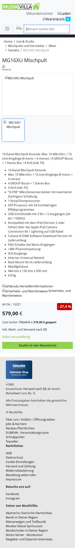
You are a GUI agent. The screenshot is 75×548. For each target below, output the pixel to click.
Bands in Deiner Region (22, 517)
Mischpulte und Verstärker (26, 46)
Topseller (12, 441)
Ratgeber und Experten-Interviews (29, 539)
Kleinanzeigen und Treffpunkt (26, 522)
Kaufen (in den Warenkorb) (37, 345)
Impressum (13, 479)
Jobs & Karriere (16, 424)
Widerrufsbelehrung (20, 471)
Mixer (52, 46)
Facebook (12, 494)
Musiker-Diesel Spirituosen (24, 526)
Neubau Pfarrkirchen (20, 428)
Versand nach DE (35, 329)
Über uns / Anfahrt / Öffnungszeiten (30, 419)
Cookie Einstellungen (20, 462)
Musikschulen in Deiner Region (27, 530)
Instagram (13, 498)
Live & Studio (25, 41)
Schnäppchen (15, 437)
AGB (9, 453)
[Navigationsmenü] (7, 28)
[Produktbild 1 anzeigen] (13, 130)
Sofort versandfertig (16, 337)
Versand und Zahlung (20, 466)
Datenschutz (14, 457)
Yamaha (13, 50)
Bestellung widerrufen (21, 475)
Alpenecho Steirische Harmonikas (29, 513)
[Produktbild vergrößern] (37, 94)
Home (8, 41)
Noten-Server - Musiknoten (24, 535)
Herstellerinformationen (36, 286)
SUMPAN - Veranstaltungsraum (27, 433)
